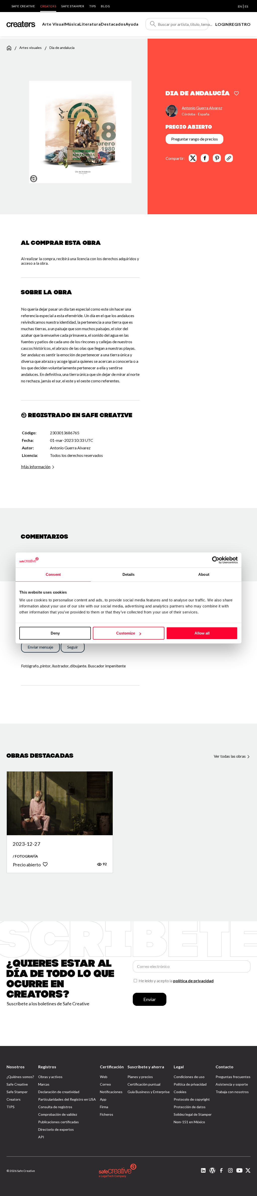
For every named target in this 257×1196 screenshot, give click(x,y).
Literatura (90, 24)
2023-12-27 (26, 844)
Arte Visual (53, 24)
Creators (48, 6)
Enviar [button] (149, 999)
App (103, 1099)
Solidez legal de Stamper (193, 1114)
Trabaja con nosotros (232, 1092)
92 (104, 864)
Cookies (180, 1092)
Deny (55, 633)
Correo (105, 1084)
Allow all (202, 633)
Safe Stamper (72, 6)
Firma (104, 1107)
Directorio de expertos (56, 1129)
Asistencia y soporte (232, 1084)
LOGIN (222, 24)
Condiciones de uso (189, 1077)
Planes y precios (140, 1077)
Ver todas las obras (230, 756)
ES (246, 6)
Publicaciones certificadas (58, 1122)
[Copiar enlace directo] (229, 158)
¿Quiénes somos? (20, 1077)
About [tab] (203, 574)
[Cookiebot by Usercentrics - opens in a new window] (216, 560)
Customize (125, 633)
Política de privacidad (190, 1084)
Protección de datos (190, 1107)
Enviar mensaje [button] (40, 647)
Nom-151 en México (189, 1122)
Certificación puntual (143, 1084)
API (41, 1137)
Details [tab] (128, 574)
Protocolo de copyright (192, 1099)
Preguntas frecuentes (233, 1077)
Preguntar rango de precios (194, 138)
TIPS (92, 6)
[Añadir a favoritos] (236, 94)
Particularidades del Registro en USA (67, 1099)
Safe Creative (23, 6)
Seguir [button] (72, 647)
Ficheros (106, 1114)
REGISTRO (239, 24)
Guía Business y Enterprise (148, 1092)
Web (103, 1077)
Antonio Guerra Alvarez (202, 107)
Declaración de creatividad (58, 1092)
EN (240, 6)
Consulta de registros (55, 1107)
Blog (105, 6)
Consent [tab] (53, 574)
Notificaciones (111, 1092)
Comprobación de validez (57, 1114)
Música (72, 24)
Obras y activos (50, 1077)
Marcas (43, 1084)
